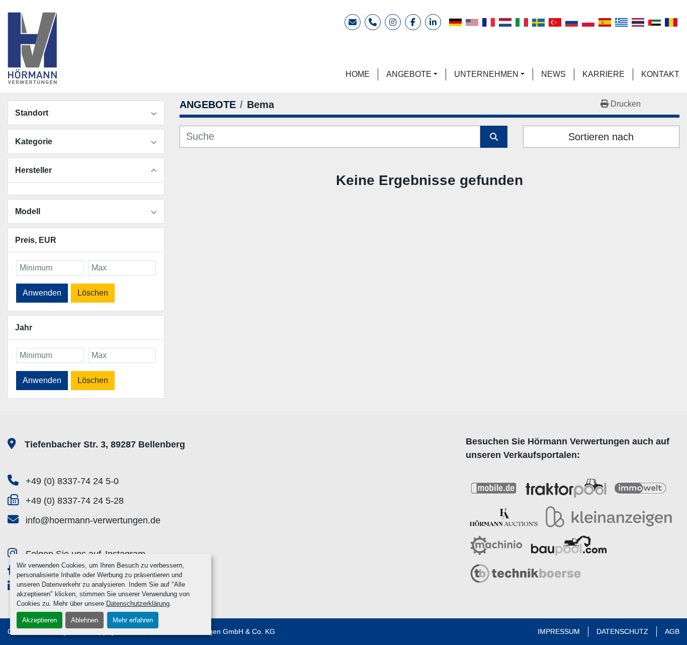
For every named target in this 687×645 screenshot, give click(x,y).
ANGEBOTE (409, 74)
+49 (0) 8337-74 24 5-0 (72, 481)
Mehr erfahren (133, 620)
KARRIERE (603, 74)
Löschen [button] (92, 293)
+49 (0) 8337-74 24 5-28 (75, 501)
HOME (358, 74)
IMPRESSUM (559, 631)
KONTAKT (660, 74)
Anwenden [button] (42, 293)
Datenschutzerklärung (137, 603)
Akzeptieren (39, 620)
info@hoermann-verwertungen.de (93, 520)
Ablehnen (84, 620)
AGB (672, 631)
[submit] (493, 137)
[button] (412, 74)
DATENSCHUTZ (622, 631)
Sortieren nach (601, 136)
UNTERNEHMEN (486, 74)
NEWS (553, 74)
